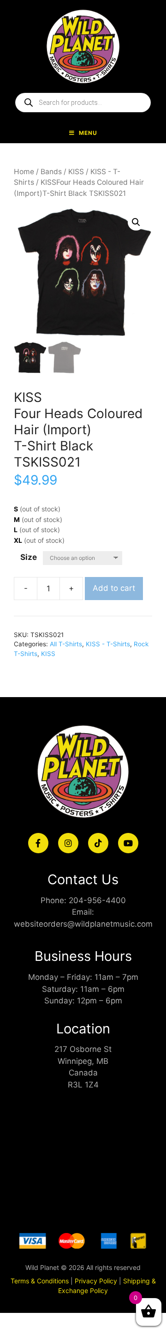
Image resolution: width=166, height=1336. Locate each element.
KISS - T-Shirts (108, 644)
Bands (51, 171)
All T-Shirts (66, 644)
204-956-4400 (97, 900)
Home (24, 171)
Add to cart (114, 588)
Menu (88, 132)
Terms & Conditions (40, 1281)
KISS (76, 171)
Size (28, 557)
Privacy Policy (96, 1281)
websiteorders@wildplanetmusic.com (83, 924)
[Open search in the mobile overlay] (83, 102)
